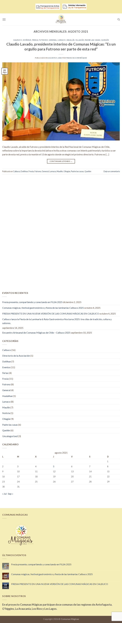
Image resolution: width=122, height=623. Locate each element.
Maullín (71, 40)
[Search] (119, 19)
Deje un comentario (112, 171)
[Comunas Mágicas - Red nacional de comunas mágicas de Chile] (61, 19)
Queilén (105, 40)
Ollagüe (79, 40)
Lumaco (62, 40)
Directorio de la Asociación (16, 355)
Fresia (35, 40)
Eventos (6, 367)
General (53, 40)
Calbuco (17, 40)
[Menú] (4, 19)
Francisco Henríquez (76, 58)
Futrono (43, 40)
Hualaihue (7, 396)
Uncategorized (10, 436)
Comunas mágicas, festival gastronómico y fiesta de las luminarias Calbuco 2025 (43, 307)
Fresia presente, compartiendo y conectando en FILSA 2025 (32, 302)
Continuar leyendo (61, 161)
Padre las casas (92, 40)
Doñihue (27, 40)
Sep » (10, 493)
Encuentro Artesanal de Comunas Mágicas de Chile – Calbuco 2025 (36, 332)
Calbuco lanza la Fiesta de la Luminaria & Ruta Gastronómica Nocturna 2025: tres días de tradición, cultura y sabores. (57, 321)
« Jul (4, 493)
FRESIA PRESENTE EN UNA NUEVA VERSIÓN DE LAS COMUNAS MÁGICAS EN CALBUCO (50, 313)
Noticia (6, 413)
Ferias (5, 372)
